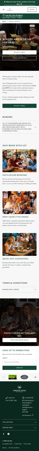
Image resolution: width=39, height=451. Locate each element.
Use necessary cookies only (19, 260)
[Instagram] (8, 434)
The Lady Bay (7, 422)
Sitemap (4, 448)
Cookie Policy (18, 444)
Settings (30, 247)
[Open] (3, 9)
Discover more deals (19, 340)
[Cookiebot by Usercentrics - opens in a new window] (28, 189)
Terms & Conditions (14, 448)
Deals (4, 21)
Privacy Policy (27, 444)
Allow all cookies (19, 253)
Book (32, 10)
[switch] (34, 228)
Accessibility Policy (7, 444)
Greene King (7, 427)
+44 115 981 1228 (10, 400)
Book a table (19, 52)
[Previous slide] (3, 377)
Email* (5, 358)
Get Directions (26, 415)
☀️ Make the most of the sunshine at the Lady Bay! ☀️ (19, 3)
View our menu (19, 58)
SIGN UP (19, 368)
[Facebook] (3, 434)
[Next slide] (35, 377)
